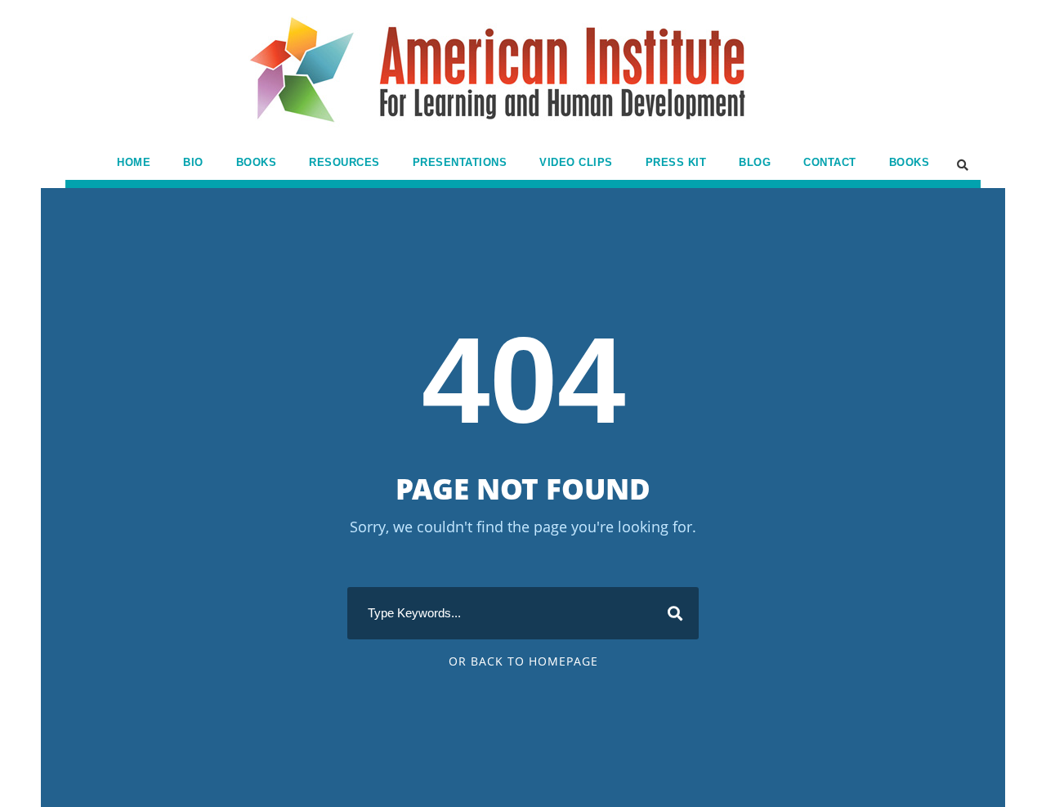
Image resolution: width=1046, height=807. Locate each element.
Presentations (460, 162)
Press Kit (676, 162)
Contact (829, 162)
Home (133, 162)
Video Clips (576, 162)
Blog (755, 162)
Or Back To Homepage (523, 661)
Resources (344, 162)
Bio (193, 162)
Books (256, 162)
